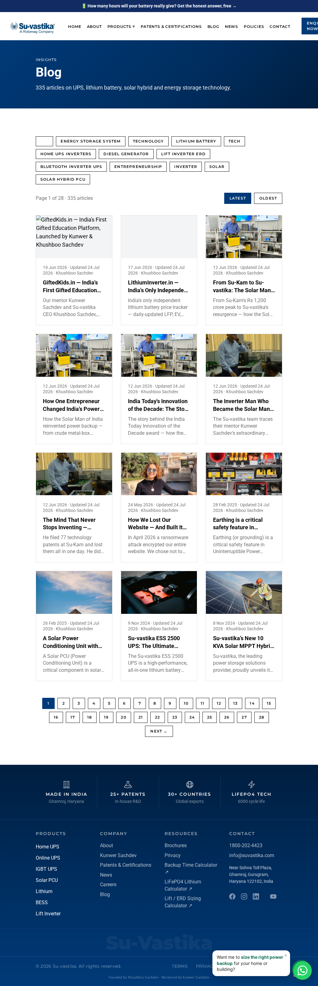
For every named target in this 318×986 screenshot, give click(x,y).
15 (269, 703)
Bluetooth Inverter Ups (71, 166)
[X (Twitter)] (273, 896)
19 (106, 717)
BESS (42, 902)
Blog (213, 26)
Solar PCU (47, 880)
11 (202, 703)
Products (121, 26)
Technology (148, 141)
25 (209, 717)
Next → (158, 731)
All (44, 141)
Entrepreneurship (138, 166)
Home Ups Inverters (66, 154)
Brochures (176, 845)
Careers (108, 884)
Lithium (44, 891)
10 (186, 703)
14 (252, 703)
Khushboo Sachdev (143, 977)
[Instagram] (244, 896)
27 (244, 717)
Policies (254, 26)
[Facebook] (232, 896)
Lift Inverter (48, 914)
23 (174, 717)
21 (141, 717)
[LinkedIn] (256, 896)
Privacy (173, 855)
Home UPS (47, 847)
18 (89, 717)
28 (261, 717)
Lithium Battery (196, 141)
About (94, 26)
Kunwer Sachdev (118, 855)
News (231, 26)
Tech (235, 141)
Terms (180, 966)
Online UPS (48, 858)
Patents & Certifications (171, 26)
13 (235, 703)
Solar (217, 166)
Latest (237, 198)
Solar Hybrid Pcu (62, 179)
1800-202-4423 (245, 845)
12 (219, 703)
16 (56, 717)
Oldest (268, 198)
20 (123, 717)
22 (157, 717)
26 (226, 717)
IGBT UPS (46, 869)
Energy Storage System (90, 141)
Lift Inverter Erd (183, 154)
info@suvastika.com (251, 855)
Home (74, 26)
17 (72, 717)
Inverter (185, 166)
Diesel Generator (126, 154)
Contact (280, 26)
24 (192, 717)
